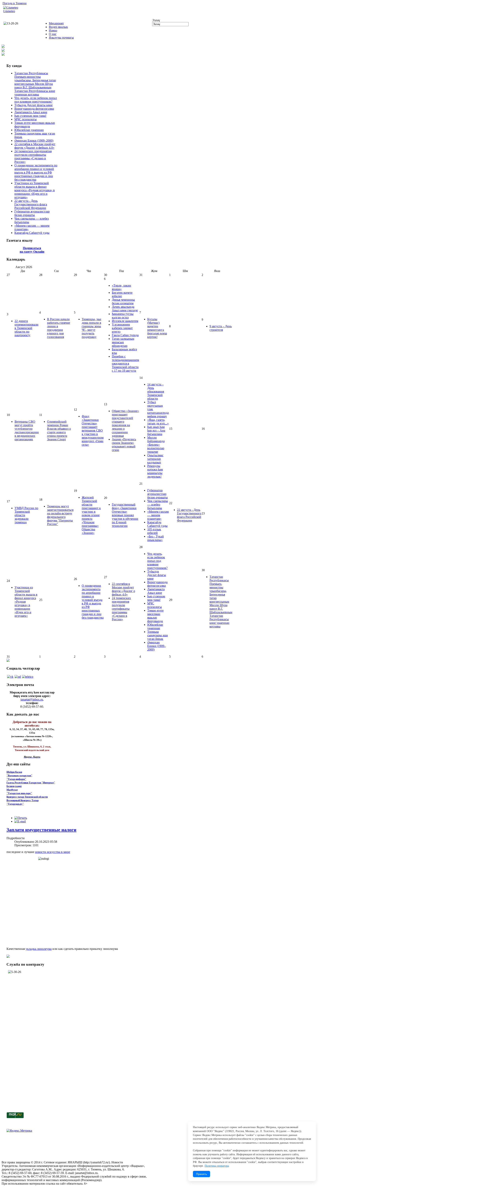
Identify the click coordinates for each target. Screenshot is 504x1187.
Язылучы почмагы (61, 37)
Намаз (53, 30)
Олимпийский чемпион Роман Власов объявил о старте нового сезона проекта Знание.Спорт (59, 430)
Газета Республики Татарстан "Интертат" (30, 782)
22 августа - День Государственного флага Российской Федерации (30, 204)
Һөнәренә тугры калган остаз (122, 315)
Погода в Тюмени (15, 3)
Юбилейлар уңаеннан (29, 130)
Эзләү (156, 20)
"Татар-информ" (16, 779)
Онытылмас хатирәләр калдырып (155, 459)
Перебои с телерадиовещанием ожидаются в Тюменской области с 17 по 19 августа (125, 363)
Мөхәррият (56, 23)
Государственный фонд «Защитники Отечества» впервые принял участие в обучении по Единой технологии (125, 515)
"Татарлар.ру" (15, 803)
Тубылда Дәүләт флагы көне (33, 105)
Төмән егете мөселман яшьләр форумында (155, 616)
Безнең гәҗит (14, 786)
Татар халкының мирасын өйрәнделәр (123, 342)
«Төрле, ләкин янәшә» (121, 287)
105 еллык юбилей (154, 531)
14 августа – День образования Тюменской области (155, 391)
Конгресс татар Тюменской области (27, 796)
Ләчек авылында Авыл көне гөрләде (125, 308)
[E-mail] (20, 821)
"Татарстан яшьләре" (19, 793)
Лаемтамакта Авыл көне (30, 112)
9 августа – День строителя (220, 328)
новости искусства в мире (52, 852)
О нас (53, 34)
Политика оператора (217, 1165)
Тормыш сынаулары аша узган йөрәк (157, 635)
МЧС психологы (25, 119)
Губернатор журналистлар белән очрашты (32, 213)
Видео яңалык (58, 27)
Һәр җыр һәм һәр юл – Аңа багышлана (156, 430)
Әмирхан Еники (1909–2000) (33, 140)
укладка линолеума (39, 948)
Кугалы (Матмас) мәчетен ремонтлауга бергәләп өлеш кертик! (157, 328)
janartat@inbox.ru (31, 699)
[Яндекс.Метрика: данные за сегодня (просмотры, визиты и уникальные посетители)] (19, 1130)
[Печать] (20, 817)
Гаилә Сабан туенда (125, 335)
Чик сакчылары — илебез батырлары (157, 504)
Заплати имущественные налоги (41, 829)
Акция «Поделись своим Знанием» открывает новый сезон (124, 445)
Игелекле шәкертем (125, 321)
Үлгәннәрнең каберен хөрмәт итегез (122, 328)
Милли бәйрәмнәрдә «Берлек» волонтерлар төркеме (156, 444)
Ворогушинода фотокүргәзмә (34, 108)
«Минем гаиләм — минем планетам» (158, 515)
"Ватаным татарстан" (19, 775)
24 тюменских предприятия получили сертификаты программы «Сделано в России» (33, 156)
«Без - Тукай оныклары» (155, 538)
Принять (201, 1174)
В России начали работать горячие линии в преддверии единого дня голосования (58, 328)
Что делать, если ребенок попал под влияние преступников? (35, 99)
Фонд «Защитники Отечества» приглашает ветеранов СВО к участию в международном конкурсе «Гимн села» (93, 430)
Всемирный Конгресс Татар (22, 800)
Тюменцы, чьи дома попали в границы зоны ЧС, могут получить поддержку (91, 328)
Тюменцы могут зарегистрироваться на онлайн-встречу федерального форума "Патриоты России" (60, 515)
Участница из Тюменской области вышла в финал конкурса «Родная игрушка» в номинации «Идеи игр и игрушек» (34, 190)
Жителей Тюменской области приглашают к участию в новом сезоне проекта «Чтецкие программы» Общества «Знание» (91, 515)
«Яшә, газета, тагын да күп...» (158, 421)
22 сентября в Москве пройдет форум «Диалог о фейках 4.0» (34, 145)
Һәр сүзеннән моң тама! (30, 115)
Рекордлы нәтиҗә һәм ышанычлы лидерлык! (155, 471)
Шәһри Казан (14, 771)
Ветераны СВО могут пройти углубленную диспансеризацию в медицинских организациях (27, 430)
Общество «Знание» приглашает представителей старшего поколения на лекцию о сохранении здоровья (125, 423)
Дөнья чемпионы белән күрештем (123, 301)
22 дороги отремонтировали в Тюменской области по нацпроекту (26, 328)
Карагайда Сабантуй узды (31, 232)
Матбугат (12, 789)
